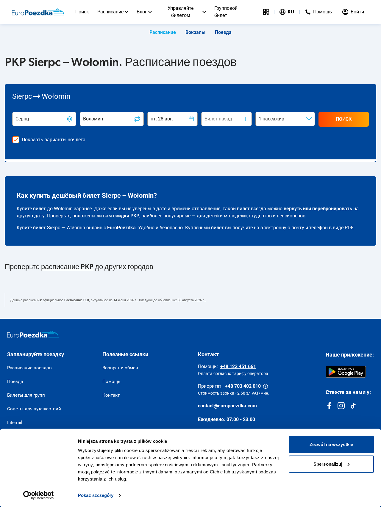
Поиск (82, 12)
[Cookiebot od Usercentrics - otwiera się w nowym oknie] (39, 495)
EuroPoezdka (121, 227)
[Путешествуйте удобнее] (266, 12)
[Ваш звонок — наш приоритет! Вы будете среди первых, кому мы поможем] (265, 386)
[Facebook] (329, 405)
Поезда (223, 32)
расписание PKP (67, 267)
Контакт (111, 395)
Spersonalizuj (327, 463)
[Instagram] (341, 405)
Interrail (14, 422)
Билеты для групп (26, 395)
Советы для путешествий (34, 409)
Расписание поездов (29, 368)
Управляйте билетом (180, 11)
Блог (142, 12)
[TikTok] (353, 405)
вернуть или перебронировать (318, 208)
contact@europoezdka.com (227, 406)
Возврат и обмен (120, 368)
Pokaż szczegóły (95, 495)
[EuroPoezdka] (33, 334)
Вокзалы (195, 32)
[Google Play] (346, 372)
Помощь (111, 381)
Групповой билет (226, 11)
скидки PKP (126, 216)
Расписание (110, 12)
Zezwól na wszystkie (331, 444)
